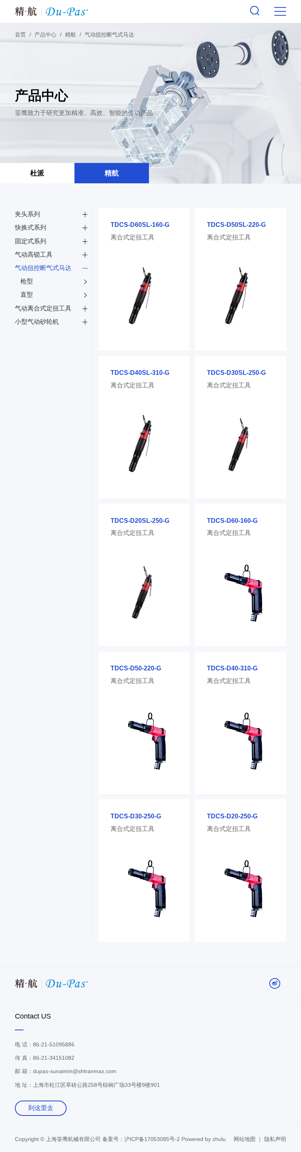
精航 (112, 173)
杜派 (37, 173)
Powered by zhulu (203, 1139)
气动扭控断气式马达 (109, 34)
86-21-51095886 (53, 1044)
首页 (20, 34)
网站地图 (245, 1139)
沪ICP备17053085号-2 (152, 1139)
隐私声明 (275, 1139)
